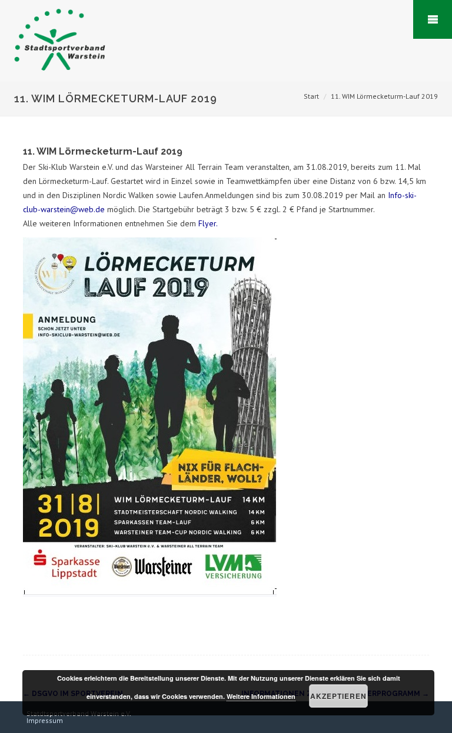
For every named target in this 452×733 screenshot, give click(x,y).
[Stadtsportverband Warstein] (57, 76)
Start (311, 96)
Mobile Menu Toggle (432, 19)
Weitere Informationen (261, 696)
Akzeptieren (338, 696)
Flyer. (208, 223)
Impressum (44, 720)
